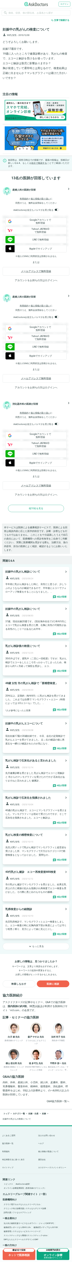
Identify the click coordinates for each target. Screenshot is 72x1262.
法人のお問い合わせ (46, 1135)
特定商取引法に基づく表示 (13, 1160)
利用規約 (24, 198)
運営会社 (42, 1160)
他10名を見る (36, 508)
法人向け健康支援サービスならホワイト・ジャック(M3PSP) (29, 1223)
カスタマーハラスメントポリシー (52, 1167)
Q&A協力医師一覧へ (58, 1101)
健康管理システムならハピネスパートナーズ (22, 1231)
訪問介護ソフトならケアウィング (17, 1212)
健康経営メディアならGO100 (45, 1227)
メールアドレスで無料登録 (36, 271)
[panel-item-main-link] (36, 584)
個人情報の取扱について (48, 1151)
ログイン (64, 4)
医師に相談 (53, 983)
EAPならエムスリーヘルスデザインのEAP (21, 1239)
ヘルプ (41, 1143)
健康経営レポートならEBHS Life (17, 1227)
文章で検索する (60, 20)
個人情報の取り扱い (40, 198)
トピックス (8, 1184)
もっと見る (36, 946)
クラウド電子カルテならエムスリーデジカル (22, 1204)
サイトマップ (7, 1167)
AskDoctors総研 (23, 1184)
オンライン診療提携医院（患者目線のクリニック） (25, 1188)
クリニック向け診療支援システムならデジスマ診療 (25, 1208)
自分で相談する (39, 163)
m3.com (14, 1010)
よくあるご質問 (8, 1135)
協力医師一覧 (7, 1143)
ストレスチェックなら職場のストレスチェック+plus (25, 1235)
